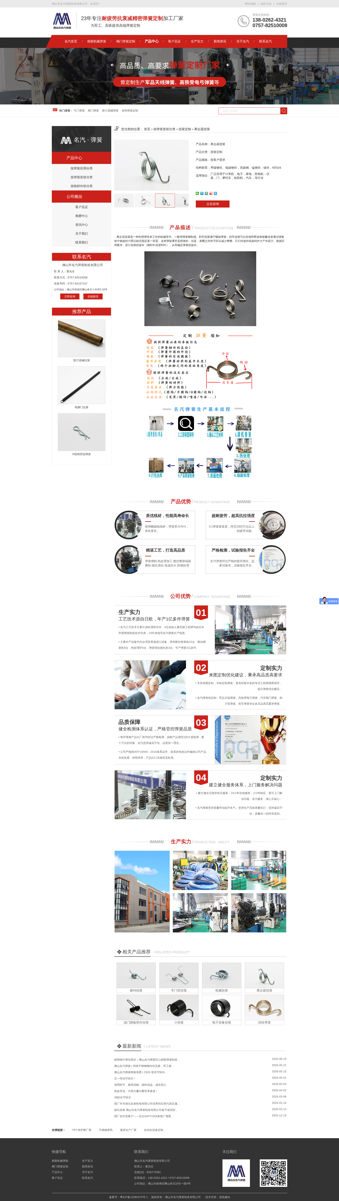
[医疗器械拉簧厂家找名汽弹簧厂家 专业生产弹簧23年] (82, 338)
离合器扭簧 (202, 129)
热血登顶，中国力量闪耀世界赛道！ (136, 1091)
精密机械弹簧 (96, 41)
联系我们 (81, 242)
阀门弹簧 (93, 110)
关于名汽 (242, 41)
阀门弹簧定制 (125, 41)
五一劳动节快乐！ (125, 1078)
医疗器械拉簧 (81, 360)
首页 (147, 129)
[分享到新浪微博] (211, 193)
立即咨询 (69, 296)
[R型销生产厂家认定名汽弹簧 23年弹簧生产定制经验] (82, 432)
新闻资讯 (220, 41)
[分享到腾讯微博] (202, 193)
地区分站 (266, 3)
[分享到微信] (197, 193)
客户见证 (174, 41)
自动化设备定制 (153, 1129)
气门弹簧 (79, 110)
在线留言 (281, 3)
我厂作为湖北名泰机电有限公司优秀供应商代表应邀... (147, 1103)
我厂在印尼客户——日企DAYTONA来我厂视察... (143, 1116)
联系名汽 (265, 41)
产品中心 (152, 41)
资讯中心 (81, 224)
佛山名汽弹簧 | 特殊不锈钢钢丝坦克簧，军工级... (144, 1065)
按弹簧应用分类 (82, 168)
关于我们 (81, 233)
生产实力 (197, 41)
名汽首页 (71, 41)
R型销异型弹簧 (81, 454)
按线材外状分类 (82, 186)
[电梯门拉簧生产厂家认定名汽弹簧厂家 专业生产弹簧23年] (82, 385)
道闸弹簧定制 (130, 110)
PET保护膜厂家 (81, 1129)
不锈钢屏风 (106, 1129)
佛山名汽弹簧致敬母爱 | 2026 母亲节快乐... (140, 1072)
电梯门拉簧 (81, 407)
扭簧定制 (185, 129)
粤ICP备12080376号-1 (134, 1197)
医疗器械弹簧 (110, 110)
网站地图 (250, 3)
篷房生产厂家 (128, 1129)
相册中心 (81, 216)
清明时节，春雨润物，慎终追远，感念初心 (140, 1084)
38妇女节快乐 (122, 1097)
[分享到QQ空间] (206, 193)
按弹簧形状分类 (82, 177)
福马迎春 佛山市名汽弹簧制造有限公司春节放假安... (146, 1109)
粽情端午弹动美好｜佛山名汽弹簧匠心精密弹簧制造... (147, 1059)
